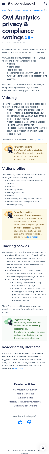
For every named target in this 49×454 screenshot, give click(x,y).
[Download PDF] (26, 37)
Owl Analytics (38, 10)
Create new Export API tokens (25, 406)
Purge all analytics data (25, 394)
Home (4, 10)
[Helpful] (20, 422)
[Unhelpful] (29, 422)
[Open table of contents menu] (4, 3)
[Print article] (29, 37)
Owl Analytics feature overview (25, 390)
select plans (18, 368)
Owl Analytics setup (25, 398)
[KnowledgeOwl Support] (21, 2)
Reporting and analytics (20, 10)
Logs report (38, 139)
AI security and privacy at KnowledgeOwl (25, 402)
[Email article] (32, 37)
